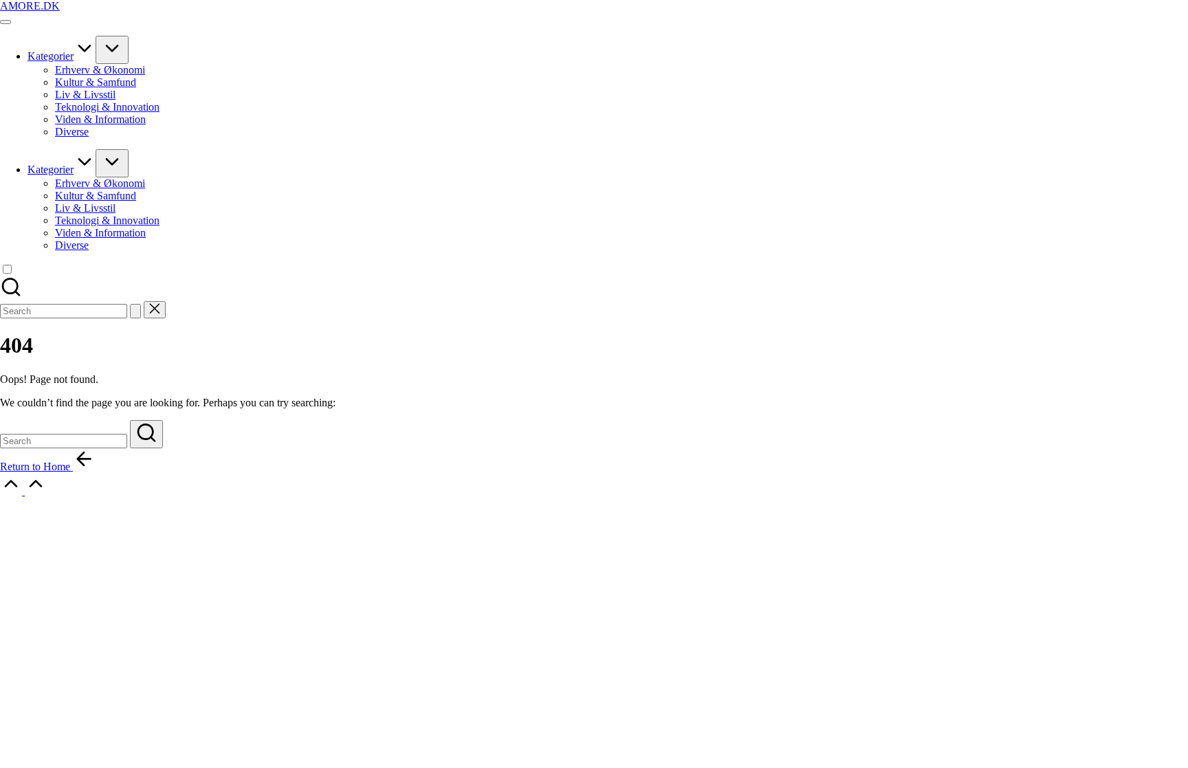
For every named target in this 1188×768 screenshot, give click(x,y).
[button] (135, 311)
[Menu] (5, 22)
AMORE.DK (30, 6)
